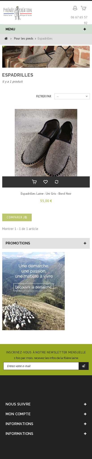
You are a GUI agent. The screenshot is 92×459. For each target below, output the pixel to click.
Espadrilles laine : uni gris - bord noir (46, 194)
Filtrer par (43, 96)
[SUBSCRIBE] (84, 366)
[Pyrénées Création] (17, 12)
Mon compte (18, 414)
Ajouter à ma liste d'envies (46, 182)
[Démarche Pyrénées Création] (33, 292)
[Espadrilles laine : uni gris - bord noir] (46, 146)
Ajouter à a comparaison (57, 182)
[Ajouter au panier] (34, 182)
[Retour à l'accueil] (6, 38)
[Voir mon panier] (84, 10)
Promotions (18, 243)
